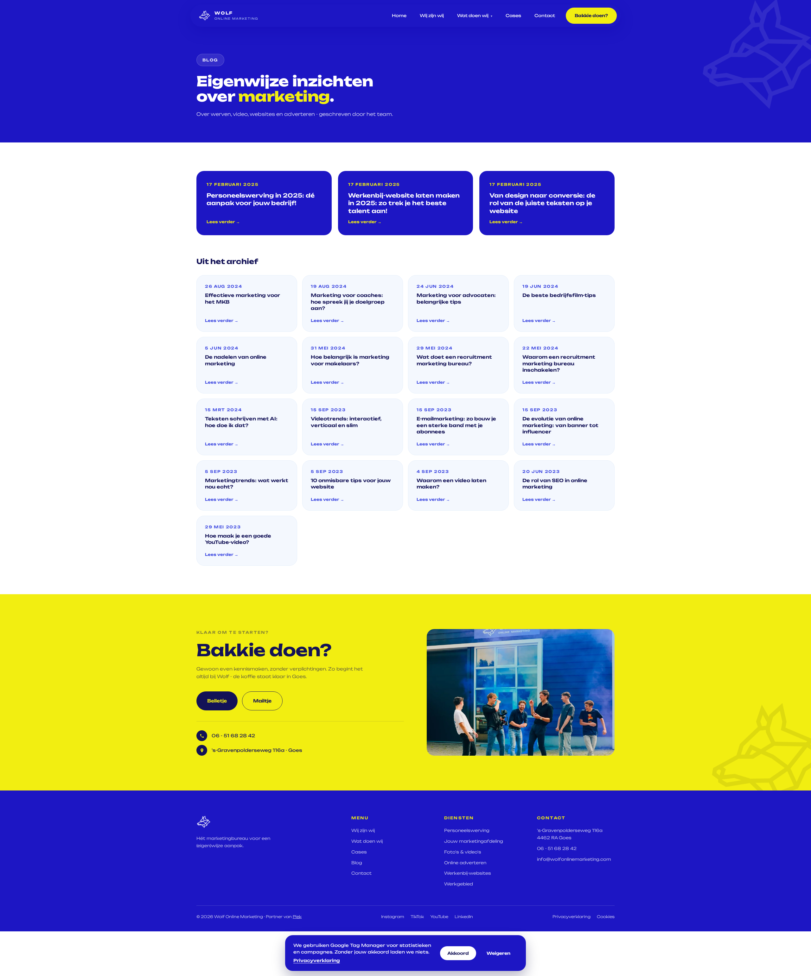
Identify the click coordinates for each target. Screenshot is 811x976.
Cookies (606, 916)
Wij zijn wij (432, 15)
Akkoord (458, 953)
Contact (544, 15)
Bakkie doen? (591, 15)
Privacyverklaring (571, 916)
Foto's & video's (462, 851)
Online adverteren (465, 862)
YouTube (439, 916)
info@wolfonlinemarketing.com (574, 859)
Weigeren (498, 953)
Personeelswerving (466, 830)
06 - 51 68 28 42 (557, 848)
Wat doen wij (474, 15)
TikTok (417, 916)
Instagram (392, 916)
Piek (297, 916)
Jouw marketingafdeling (473, 841)
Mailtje (262, 700)
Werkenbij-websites (467, 873)
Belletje (217, 700)
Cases (513, 15)
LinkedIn (464, 916)
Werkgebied (458, 883)
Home (399, 15)
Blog (356, 862)
